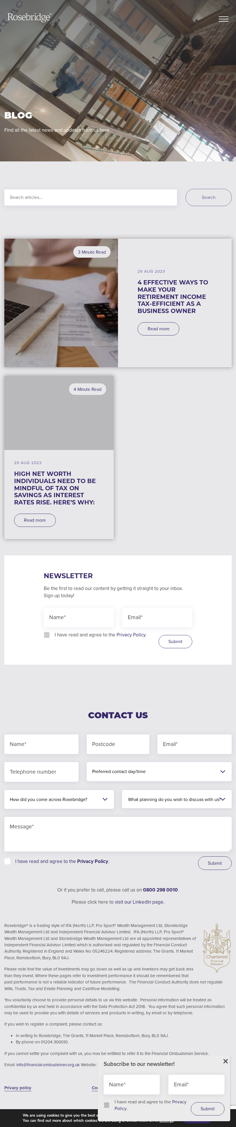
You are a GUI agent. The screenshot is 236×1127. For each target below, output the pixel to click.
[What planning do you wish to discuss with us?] (174, 799)
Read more (159, 328)
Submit (175, 641)
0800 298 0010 (160, 890)
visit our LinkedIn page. (140, 902)
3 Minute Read (92, 252)
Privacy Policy (131, 634)
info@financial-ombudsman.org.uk (48, 1065)
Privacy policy (17, 1088)
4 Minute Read (88, 389)
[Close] (225, 1061)
